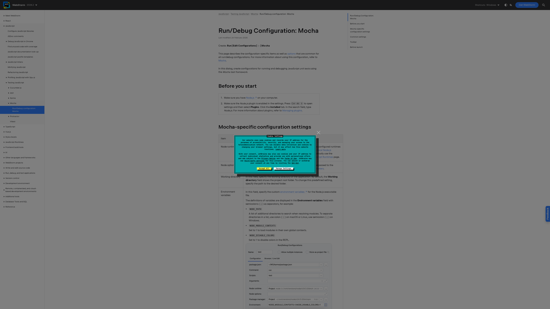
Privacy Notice (268, 158)
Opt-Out (295, 163)
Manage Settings (283, 168)
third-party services (254, 161)
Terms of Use (291, 158)
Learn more (281, 149)
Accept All (264, 168)
